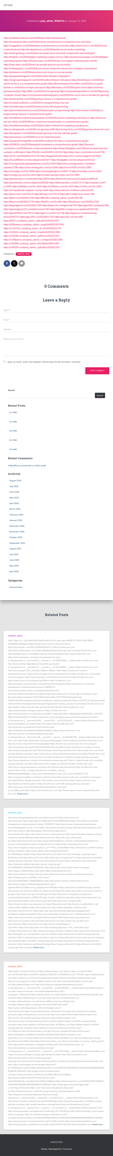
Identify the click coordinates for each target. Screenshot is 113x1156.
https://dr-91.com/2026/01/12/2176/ (22, 156)
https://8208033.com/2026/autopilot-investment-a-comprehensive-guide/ (41, 144)
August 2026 (15, 480)
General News (24, 254)
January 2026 (15, 520)
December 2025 (16, 526)
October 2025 (15, 537)
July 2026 (13, 486)
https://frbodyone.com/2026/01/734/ (81, 201)
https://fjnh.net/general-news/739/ (77, 194)
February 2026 (16, 514)
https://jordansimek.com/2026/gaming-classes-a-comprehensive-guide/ (40, 99)
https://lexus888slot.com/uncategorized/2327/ (27, 160)
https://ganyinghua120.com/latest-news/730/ (26, 209)
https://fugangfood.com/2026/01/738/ (22, 205)
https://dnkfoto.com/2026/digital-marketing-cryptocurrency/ (33, 57)
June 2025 (14, 560)
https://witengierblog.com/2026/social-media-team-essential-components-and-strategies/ (49, 53)
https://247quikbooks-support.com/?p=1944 (26, 190)
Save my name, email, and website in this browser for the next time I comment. (44, 362)
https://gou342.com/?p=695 (69, 217)
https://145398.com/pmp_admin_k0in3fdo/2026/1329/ (31, 243)
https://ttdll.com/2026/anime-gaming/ (40, 91)
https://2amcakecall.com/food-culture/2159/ (71, 190)
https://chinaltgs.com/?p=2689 (19, 171)
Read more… (23, 794)
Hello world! (40, 465)
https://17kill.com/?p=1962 (88, 186)
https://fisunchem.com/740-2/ (18, 194)
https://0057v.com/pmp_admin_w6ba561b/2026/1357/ (31, 220)
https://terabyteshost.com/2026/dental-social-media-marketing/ (53, 49)
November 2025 (16, 531)
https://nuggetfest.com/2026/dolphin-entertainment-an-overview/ (37, 45)
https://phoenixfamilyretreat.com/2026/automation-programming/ (37, 110)
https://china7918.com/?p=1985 (75, 167)
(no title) (13, 412)
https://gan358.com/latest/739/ (93, 205)
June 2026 (14, 492)
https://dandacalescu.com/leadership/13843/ (26, 179)
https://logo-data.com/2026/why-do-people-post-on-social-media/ (37, 64)
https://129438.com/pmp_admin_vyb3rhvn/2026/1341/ (31, 236)
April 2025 (14, 571)
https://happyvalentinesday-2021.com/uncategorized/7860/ (70, 156)
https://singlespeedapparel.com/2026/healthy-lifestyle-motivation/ (37, 80)
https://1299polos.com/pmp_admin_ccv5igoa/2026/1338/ (33, 239)
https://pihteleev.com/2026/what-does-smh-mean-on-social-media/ (38, 72)
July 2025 (13, 554)
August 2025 (15, 548)
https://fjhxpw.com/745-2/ (46, 194)
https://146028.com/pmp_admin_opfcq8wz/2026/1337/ (32, 247)
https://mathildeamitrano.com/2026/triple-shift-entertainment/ (35, 38)
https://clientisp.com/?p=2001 (87, 171)
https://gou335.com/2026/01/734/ (37, 217)
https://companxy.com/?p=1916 (20, 175)
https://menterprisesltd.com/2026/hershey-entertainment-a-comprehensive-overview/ (47, 42)
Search (11, 390)
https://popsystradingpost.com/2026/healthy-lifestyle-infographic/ (37, 76)
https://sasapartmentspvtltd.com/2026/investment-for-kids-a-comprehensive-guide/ (46, 141)
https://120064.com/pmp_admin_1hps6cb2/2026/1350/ (32, 232)
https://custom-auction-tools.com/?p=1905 (58, 175)
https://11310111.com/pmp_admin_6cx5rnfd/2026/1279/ (32, 228)
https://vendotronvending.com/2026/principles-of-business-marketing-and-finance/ (46, 125)
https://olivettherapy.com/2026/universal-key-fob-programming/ (36, 106)
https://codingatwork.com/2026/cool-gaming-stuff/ (29, 129)
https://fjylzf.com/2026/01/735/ (19, 198)
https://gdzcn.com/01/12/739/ (49, 213)
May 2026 (14, 497)
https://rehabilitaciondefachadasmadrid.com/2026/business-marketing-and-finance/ (46, 118)
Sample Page (56, 1142)
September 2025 (17, 543)
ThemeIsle (67, 1149)
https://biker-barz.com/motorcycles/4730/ (84, 152)
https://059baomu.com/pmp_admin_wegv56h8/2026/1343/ (34, 224)
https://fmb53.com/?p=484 (48, 201)
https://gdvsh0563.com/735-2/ (19, 213)
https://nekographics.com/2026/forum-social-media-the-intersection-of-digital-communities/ (50, 68)
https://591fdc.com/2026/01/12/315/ (44, 152)
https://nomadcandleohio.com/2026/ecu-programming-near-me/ (36, 102)
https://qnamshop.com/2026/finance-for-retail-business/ (32, 137)
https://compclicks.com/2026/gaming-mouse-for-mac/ (82, 129)
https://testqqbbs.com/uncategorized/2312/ (73, 160)
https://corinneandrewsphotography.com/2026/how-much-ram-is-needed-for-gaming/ (65, 95)
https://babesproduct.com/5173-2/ (66, 182)
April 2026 (14, 503)
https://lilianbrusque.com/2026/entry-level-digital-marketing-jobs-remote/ (60, 61)
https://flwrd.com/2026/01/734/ (19, 201)
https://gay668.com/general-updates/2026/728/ (74, 209)
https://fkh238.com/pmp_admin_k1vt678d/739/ (59, 198)
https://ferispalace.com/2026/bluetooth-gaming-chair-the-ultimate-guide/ (41, 133)
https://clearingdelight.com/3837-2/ (53, 171)
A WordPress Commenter (20, 465)
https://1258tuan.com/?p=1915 (58, 186)
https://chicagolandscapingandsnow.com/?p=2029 (30, 163)
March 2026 (15, 509)
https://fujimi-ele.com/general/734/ (59, 205)
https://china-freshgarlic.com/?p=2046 (38, 167)
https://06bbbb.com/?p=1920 (27, 186)
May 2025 (14, 566)
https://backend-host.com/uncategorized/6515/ (74, 179)
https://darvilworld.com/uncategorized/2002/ (26, 182)
